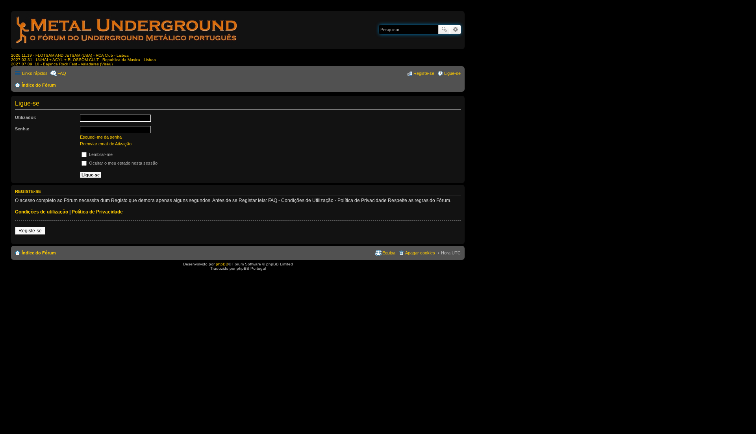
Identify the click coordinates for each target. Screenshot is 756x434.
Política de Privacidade (97, 212)
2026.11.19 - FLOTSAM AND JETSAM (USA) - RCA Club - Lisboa (70, 55)
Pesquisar (444, 29)
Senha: (22, 128)
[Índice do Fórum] (127, 45)
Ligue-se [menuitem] (452, 73)
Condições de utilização (41, 212)
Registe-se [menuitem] (423, 73)
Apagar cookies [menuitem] (420, 252)
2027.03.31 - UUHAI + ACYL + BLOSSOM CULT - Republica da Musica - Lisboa (83, 59)
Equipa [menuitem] (388, 252)
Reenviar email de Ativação (106, 143)
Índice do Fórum (39, 85)
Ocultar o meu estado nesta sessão (123, 163)
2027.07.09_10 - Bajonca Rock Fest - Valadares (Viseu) (62, 64)
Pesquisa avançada (455, 29)
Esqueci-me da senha (101, 137)
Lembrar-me (100, 154)
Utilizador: (26, 117)
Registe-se (30, 231)
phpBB (222, 264)
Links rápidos (35, 73)
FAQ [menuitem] (61, 73)
